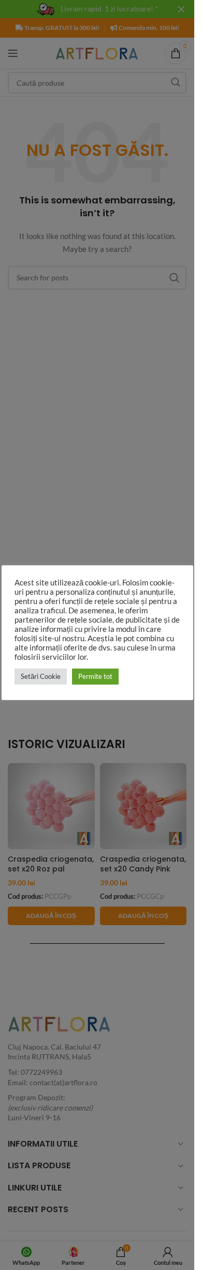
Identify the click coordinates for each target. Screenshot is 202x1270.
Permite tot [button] (95, 676)
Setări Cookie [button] (41, 676)
